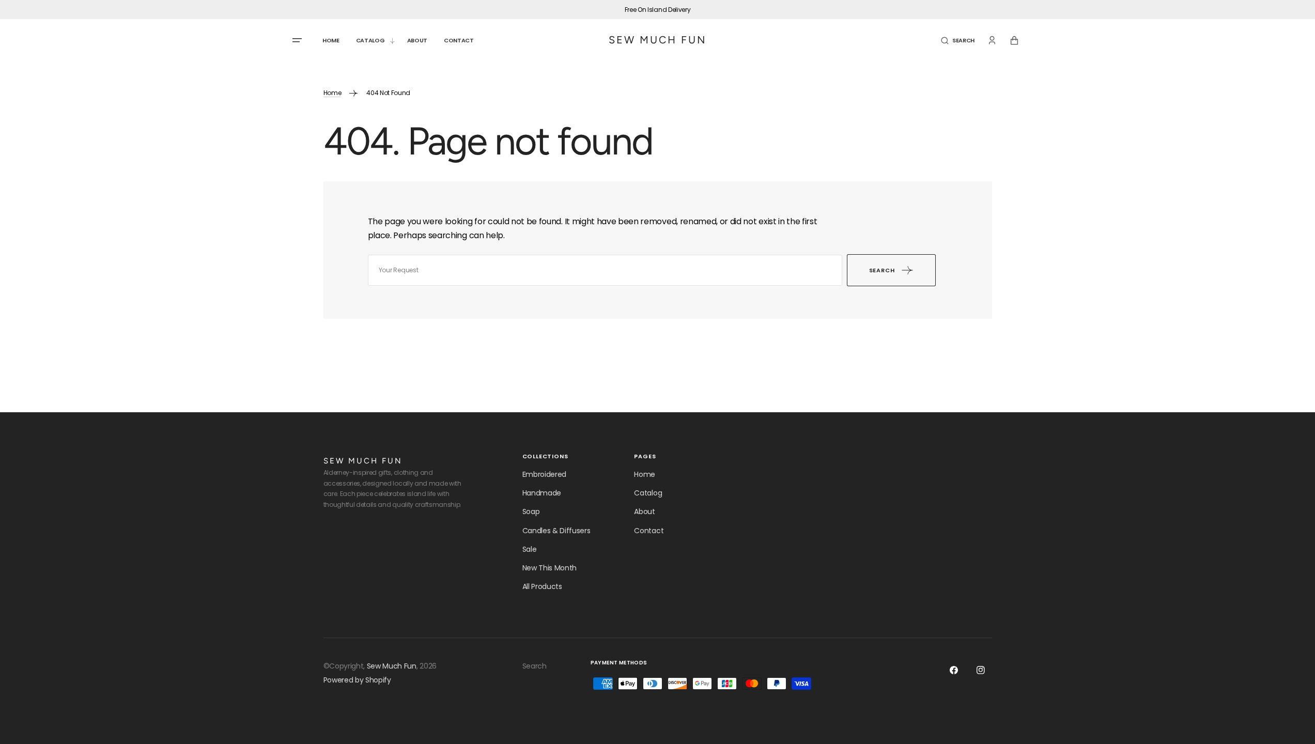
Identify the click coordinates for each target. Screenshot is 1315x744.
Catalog (648, 493)
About (644, 511)
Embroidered (544, 474)
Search (534, 666)
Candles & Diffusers (556, 530)
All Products (542, 586)
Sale (529, 549)
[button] (957, 40)
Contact (648, 530)
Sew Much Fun (391, 666)
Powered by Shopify (357, 680)
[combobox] (605, 270)
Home (332, 92)
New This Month (549, 568)
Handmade (541, 493)
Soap (531, 511)
